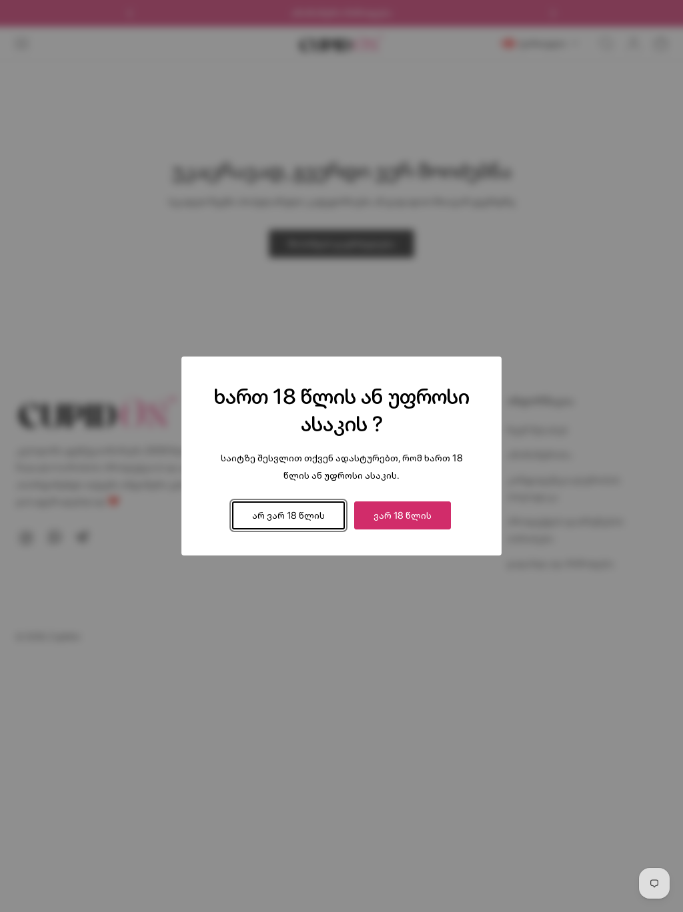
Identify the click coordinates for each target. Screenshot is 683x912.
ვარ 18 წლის (403, 515)
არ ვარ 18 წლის (288, 515)
